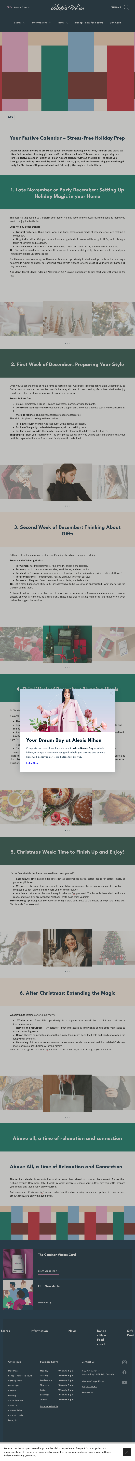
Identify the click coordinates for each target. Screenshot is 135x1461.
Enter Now (32, 763)
